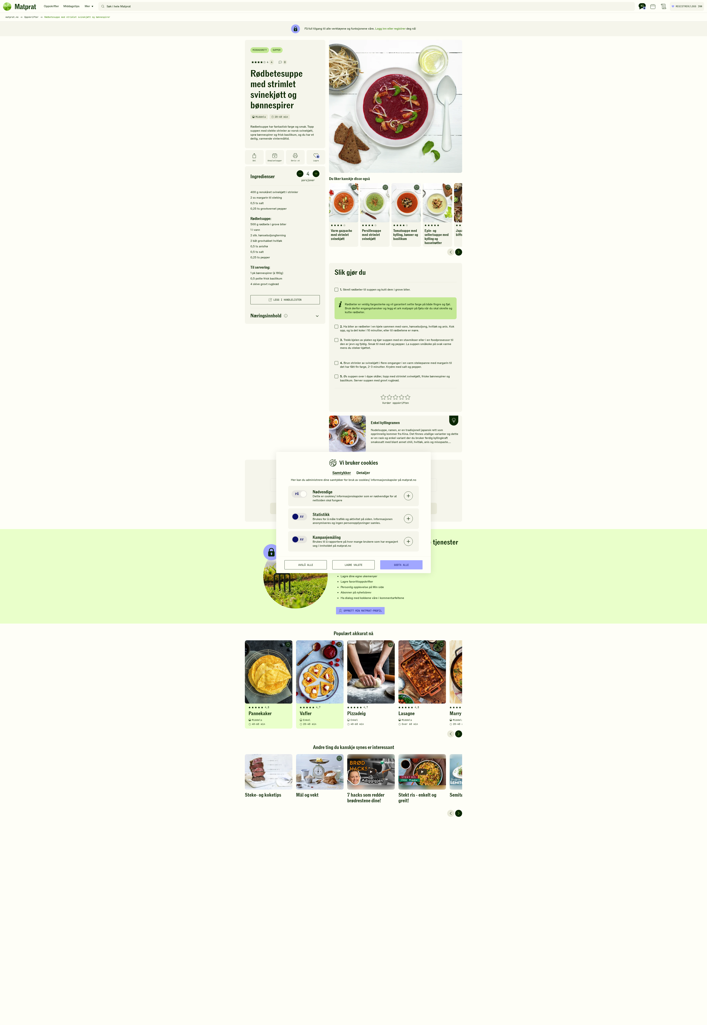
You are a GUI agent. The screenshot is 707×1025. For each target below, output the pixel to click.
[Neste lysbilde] (458, 252)
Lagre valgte (353, 564)
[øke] (316, 173)
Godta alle (401, 564)
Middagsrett (260, 50)
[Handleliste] (663, 6)
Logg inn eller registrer (390, 29)
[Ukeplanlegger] (652, 6)
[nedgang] (300, 173)
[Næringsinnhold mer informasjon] (285, 316)
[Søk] (102, 6)
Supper (276, 50)
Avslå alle (305, 564)
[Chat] (642, 6)
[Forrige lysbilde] (450, 252)
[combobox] (367, 6)
